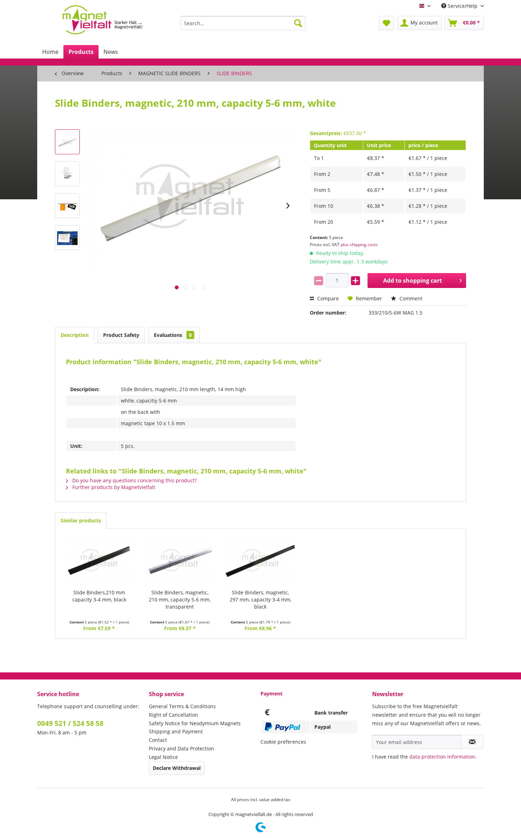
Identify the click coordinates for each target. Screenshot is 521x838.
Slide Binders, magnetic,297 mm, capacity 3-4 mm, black (260, 599)
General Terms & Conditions (182, 706)
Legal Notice (163, 757)
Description (75, 335)
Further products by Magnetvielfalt (113, 487)
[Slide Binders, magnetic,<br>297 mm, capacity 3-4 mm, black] (260, 561)
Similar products (81, 520)
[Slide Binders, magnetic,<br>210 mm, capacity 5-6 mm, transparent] (180, 561)
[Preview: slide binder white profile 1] (67, 173)
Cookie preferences (283, 741)
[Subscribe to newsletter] (472, 742)
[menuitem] (243, 23)
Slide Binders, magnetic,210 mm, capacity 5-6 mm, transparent (180, 599)
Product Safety (121, 335)
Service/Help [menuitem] (462, 5)
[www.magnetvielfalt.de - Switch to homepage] (102, 19)
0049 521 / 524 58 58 (70, 723)
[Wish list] (386, 23)
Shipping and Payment (176, 731)
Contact (158, 740)
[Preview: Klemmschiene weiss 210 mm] (67, 141)
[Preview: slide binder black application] (67, 237)
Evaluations (173, 335)
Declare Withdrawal (177, 768)
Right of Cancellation (173, 714)
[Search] (298, 23)
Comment (410, 298)
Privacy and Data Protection (181, 748)
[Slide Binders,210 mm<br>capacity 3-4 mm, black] (99, 561)
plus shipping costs (359, 245)
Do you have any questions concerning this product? (134, 480)
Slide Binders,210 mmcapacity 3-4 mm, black (99, 596)
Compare (327, 298)
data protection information (442, 756)
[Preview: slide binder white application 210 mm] (67, 205)
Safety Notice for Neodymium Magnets (195, 723)
